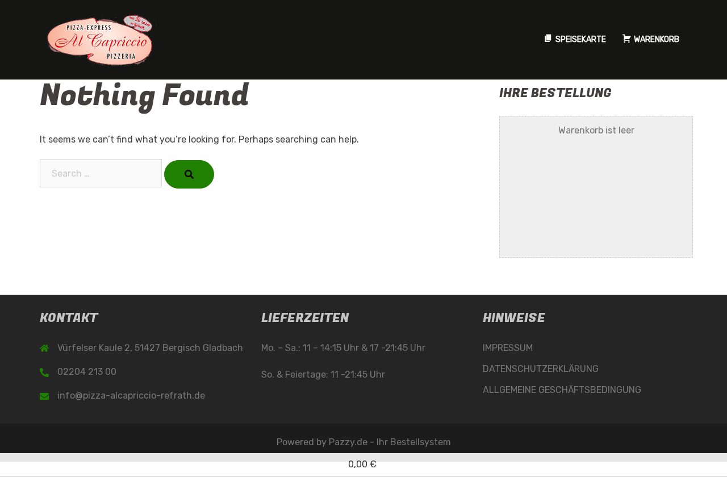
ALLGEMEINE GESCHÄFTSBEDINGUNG (562, 389)
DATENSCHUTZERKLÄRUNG (541, 368)
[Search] (189, 174)
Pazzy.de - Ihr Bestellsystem (390, 442)
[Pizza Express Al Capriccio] (99, 39)
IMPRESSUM (508, 347)
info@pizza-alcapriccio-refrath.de (131, 395)
